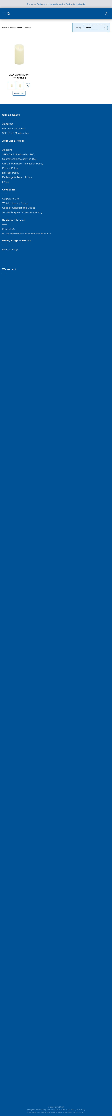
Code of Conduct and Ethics (18, 207)
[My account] (106, 14)
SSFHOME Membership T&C (18, 154)
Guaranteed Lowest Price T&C (19, 159)
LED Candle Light (19, 74)
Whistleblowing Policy (15, 203)
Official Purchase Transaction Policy (22, 163)
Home (4, 27)
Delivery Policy (10, 172)
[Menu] (4, 14)
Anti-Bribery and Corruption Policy (22, 212)
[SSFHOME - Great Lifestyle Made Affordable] (56, 14)
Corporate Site (10, 198)
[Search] (8, 14)
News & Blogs (10, 249)
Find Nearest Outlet (13, 128)
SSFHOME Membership (15, 133)
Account (7, 149)
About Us (7, 123)
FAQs (5, 182)
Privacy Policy (10, 168)
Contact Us (8, 229)
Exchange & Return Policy (17, 177)
